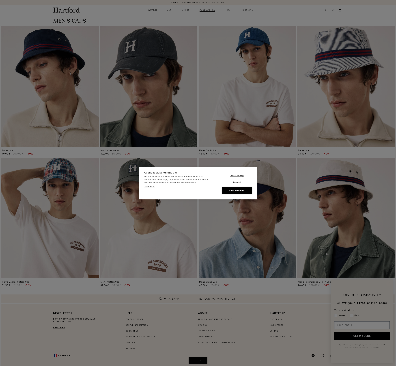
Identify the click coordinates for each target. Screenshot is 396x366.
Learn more (149, 186)
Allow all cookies (236, 190)
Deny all (237, 182)
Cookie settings (237, 176)
